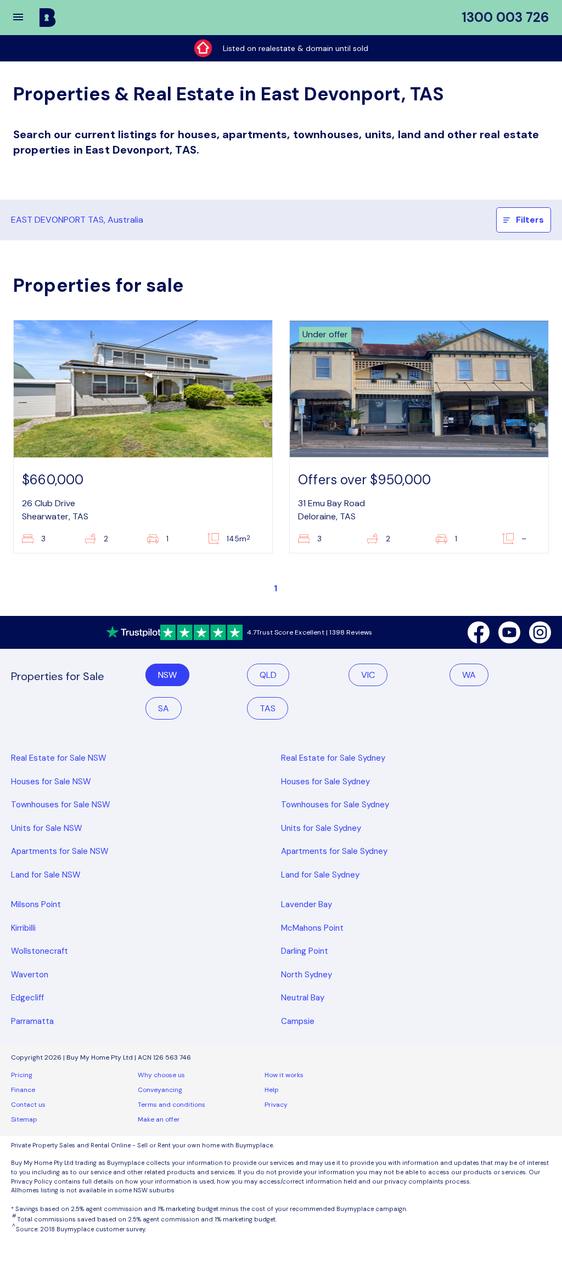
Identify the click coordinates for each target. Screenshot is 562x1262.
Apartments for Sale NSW (60, 851)
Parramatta (32, 1021)
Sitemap (24, 1119)
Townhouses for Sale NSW (60, 804)
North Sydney (306, 974)
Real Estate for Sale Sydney (333, 757)
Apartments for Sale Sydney (334, 851)
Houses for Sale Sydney (325, 781)
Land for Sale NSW (46, 874)
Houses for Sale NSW (51, 781)
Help (272, 1089)
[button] (25, 17)
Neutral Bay (302, 997)
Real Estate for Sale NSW (58, 757)
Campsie (297, 1021)
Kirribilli (23, 928)
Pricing (21, 1075)
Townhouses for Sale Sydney (335, 804)
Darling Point (304, 951)
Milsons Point (36, 904)
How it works (284, 1075)
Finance (23, 1089)
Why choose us (161, 1075)
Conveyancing (160, 1089)
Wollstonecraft (39, 951)
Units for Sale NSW (46, 828)
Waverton (29, 974)
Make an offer (159, 1119)
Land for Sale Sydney (320, 874)
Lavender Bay (306, 904)
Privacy (276, 1104)
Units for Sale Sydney (321, 828)
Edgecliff (27, 997)
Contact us (28, 1104)
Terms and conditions (171, 1104)
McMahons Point (312, 928)
